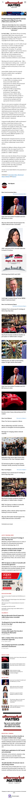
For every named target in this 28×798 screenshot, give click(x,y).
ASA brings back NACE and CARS (8, 606)
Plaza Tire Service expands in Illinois (12, 421)
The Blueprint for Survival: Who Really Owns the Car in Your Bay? (13, 623)
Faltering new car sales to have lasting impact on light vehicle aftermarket (12, 361)
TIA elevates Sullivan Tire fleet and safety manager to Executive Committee (17, 701)
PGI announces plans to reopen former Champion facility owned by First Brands (13, 464)
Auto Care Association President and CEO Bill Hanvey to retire (13, 596)
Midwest (7, 176)
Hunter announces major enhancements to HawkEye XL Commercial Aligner (16, 672)
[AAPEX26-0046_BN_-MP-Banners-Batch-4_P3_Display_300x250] (12, 590)
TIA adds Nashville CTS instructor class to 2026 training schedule (13, 763)
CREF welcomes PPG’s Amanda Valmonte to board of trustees (13, 603)
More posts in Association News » (19, 194)
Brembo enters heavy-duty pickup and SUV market (14, 413)
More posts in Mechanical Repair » (19, 306)
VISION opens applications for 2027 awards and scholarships (13, 751)
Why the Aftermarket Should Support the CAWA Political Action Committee (13, 600)
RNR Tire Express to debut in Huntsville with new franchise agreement (13, 563)
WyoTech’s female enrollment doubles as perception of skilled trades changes (13, 549)
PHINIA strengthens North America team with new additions (17, 706)
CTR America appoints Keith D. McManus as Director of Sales (16, 693)
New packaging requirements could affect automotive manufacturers (13, 645)
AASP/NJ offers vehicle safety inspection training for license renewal (13, 511)
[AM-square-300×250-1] (12, 730)
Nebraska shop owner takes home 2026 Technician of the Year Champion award (13, 458)
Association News (12, 175)
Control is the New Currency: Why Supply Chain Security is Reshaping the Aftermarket (12, 631)
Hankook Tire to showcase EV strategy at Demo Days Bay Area (13, 538)
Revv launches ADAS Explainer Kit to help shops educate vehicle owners (17, 664)
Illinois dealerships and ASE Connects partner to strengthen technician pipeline (13, 426)
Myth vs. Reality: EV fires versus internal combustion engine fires (12, 638)
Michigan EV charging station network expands (12, 432)
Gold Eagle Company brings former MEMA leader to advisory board (12, 609)
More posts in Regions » (21, 469)
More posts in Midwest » (21, 418)
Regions (14, 176)
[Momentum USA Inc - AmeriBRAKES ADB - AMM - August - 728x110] (14, 15)
